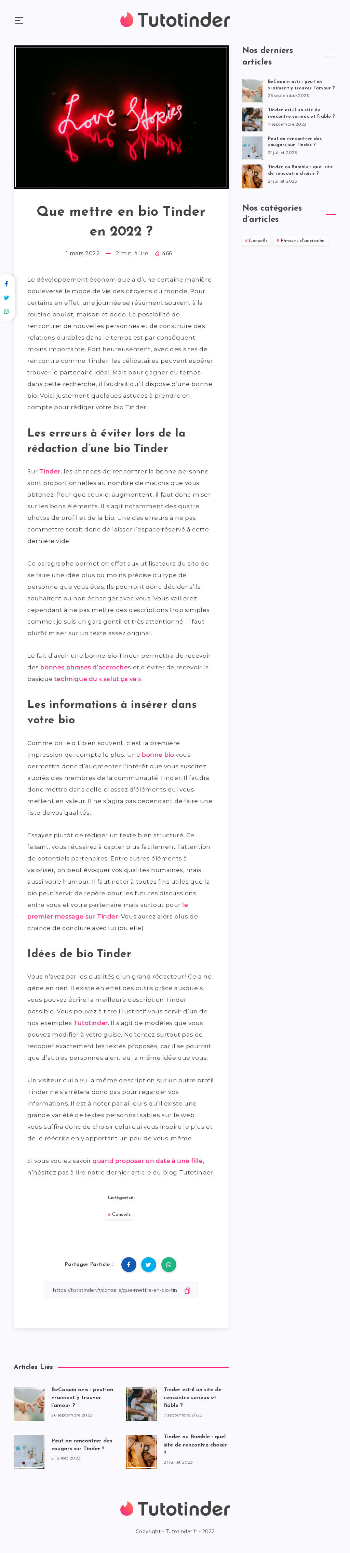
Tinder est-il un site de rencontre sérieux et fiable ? (192, 1397)
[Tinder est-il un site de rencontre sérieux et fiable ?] (252, 118)
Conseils (121, 1214)
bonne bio (158, 754)
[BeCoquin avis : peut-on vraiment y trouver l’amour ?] (252, 90)
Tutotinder (90, 1023)
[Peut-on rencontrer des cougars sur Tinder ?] (252, 147)
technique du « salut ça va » (97, 678)
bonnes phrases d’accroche (84, 667)
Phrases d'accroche (303, 240)
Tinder (49, 471)
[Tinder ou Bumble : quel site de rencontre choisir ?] (252, 175)
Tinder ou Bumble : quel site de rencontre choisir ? (195, 1444)
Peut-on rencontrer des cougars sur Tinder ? (81, 1445)
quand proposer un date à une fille (148, 1160)
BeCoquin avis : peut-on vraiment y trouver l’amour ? (82, 1397)
